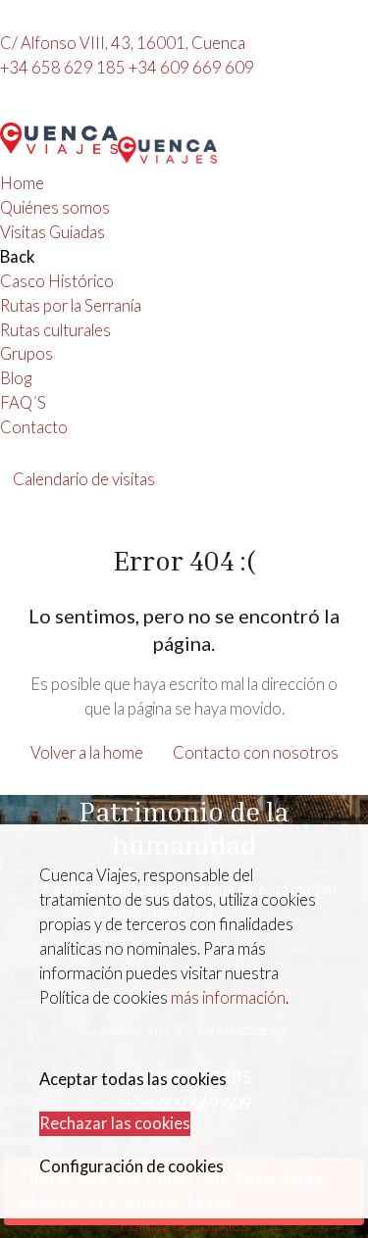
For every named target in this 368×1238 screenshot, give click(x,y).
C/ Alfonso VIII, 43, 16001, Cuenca (122, 43)
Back (17, 257)
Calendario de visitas (84, 479)
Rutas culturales (55, 330)
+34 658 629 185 (64, 67)
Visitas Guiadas (52, 232)
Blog (15, 378)
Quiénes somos (55, 208)
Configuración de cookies (131, 1166)
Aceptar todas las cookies (133, 1079)
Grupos (26, 354)
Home (22, 183)
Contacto (34, 427)
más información (228, 998)
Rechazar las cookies (114, 1123)
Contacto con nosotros (256, 753)
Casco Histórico (57, 281)
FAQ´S (23, 403)
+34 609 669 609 (191, 67)
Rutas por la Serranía (70, 306)
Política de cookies (184, 1225)
